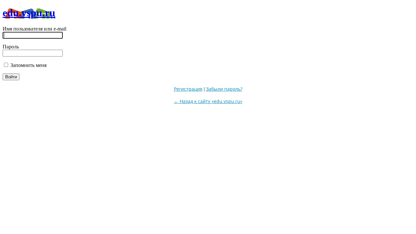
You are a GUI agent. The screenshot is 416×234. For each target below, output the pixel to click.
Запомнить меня (27, 65)
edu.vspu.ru (29, 13)
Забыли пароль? (224, 89)
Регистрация (188, 89)
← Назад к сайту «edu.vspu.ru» (208, 101)
